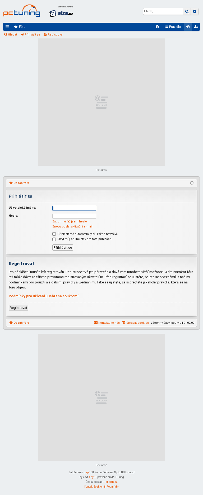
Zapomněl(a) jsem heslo (69, 221)
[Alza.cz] (61, 11)
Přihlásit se (32, 34)
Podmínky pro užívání (27, 296)
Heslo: (13, 215)
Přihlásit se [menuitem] (189, 28)
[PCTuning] (21, 10)
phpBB (88, 472)
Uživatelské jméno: (22, 207)
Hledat (12, 34)
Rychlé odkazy (8, 28)
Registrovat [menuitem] (197, 28)
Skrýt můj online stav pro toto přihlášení (84, 239)
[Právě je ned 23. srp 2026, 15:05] (191, 183)
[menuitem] (157, 27)
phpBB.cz (111, 481)
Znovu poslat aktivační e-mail (72, 226)
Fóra (22, 27)
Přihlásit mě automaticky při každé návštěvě (87, 234)
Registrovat (55, 34)
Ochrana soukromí (63, 296)
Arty (91, 477)
